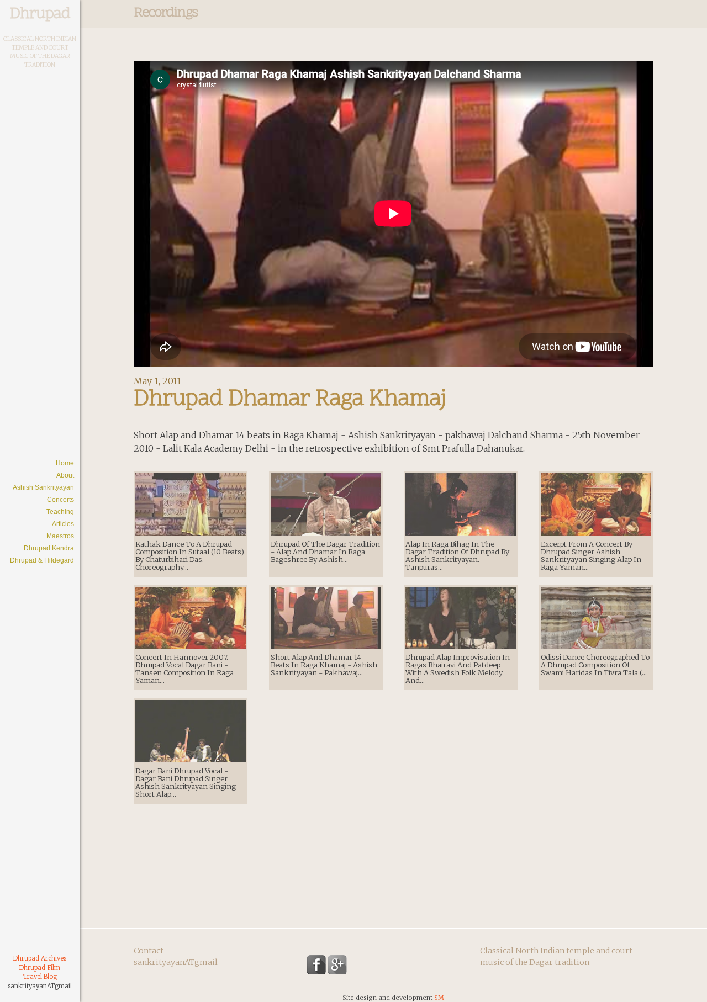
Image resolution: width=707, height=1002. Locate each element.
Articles (63, 524)
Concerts (60, 499)
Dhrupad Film (39, 968)
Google (337, 964)
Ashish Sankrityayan (43, 487)
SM (439, 997)
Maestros (60, 536)
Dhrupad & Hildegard (42, 560)
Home (65, 463)
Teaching (60, 512)
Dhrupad (39, 14)
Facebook (316, 964)
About (65, 475)
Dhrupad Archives (39, 958)
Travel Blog (40, 976)
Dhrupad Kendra (49, 548)
